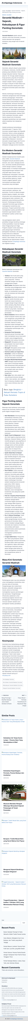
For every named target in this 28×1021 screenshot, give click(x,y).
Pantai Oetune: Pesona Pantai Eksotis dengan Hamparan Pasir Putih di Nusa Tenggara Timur (15, 955)
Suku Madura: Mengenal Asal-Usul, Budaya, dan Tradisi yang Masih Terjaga (14, 940)
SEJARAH (9, 14)
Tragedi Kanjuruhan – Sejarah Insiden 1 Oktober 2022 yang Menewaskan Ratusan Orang (13, 902)
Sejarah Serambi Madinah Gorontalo (11, 688)
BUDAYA (4, 14)
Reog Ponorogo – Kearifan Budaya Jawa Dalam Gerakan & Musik (7, 699)
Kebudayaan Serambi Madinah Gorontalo (12, 685)
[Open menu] (25, 3)
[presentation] (14, 727)
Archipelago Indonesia (18, 241)
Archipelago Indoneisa (8, 679)
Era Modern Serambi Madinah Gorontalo (12, 682)
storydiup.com (6, 675)
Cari (3, 920)
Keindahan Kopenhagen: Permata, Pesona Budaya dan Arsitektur (13, 773)
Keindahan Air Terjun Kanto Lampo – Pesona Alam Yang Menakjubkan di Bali (13, 740)
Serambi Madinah (15, 159)
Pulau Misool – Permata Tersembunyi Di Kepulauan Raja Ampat (21, 700)
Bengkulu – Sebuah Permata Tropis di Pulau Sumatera (14, 392)
